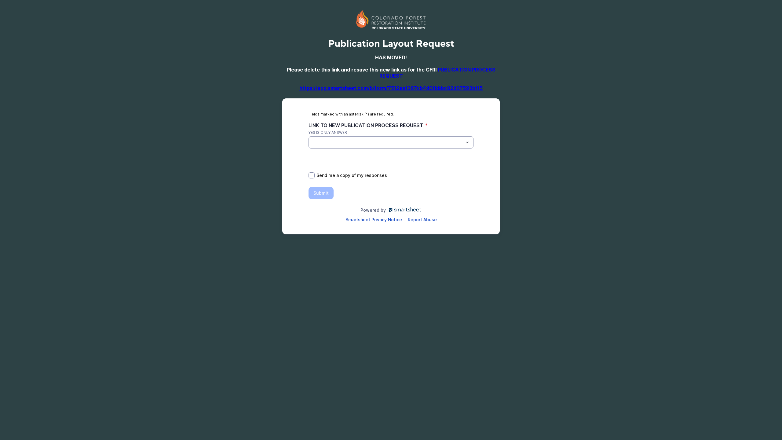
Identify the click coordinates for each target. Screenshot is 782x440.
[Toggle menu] (467, 142)
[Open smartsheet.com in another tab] (404, 210)
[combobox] (391, 142)
